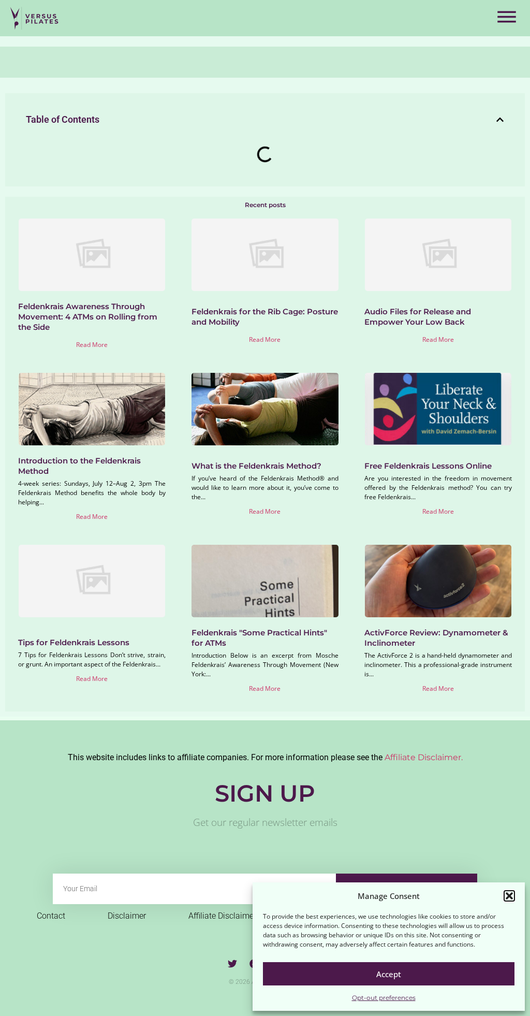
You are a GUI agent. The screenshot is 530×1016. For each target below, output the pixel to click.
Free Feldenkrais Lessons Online (428, 466)
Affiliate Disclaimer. (424, 757)
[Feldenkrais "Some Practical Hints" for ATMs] (265, 581)
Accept (388, 974)
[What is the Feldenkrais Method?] (265, 409)
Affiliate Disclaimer (222, 916)
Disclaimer (127, 916)
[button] (509, 896)
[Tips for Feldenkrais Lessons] (92, 581)
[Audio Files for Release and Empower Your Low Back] (438, 255)
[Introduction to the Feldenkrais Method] (92, 409)
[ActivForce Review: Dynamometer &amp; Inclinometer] (438, 581)
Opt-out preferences (384, 998)
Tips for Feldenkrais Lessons (73, 642)
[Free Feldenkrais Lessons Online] (438, 409)
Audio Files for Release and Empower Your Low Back (417, 317)
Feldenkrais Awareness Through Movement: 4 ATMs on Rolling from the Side (87, 316)
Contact (51, 916)
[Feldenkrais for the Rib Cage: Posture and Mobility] (265, 255)
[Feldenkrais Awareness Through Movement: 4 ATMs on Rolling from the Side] (92, 255)
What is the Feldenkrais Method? (256, 466)
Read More (92, 344)
